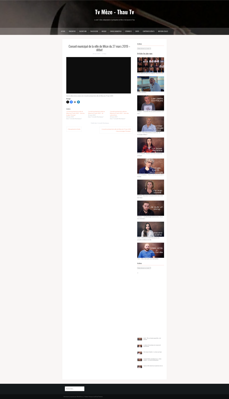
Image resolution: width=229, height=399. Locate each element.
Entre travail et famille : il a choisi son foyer (152, 352)
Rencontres (72, 31)
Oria (89, 396)
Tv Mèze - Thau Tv (114, 12)
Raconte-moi (83, 31)
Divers (137, 31)
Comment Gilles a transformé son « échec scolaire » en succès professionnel (152, 359)
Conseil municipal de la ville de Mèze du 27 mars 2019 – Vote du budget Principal (75, 113)
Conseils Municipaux (115, 31)
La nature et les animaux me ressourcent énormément (152, 345)
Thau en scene (94, 31)
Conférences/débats (148, 31)
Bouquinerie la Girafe (74, 129)
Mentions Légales (163, 31)
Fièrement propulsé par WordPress (73, 396)
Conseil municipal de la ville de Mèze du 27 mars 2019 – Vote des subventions (119, 113)
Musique (104, 31)
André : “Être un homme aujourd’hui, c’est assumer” (152, 338)
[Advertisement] (150, 308)
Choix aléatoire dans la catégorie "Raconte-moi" (150, 73)
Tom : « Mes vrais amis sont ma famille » (148, 259)
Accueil (63, 31)
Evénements (128, 31)
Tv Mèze (104, 53)
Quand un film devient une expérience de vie (153, 366)
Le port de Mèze (141, 92)
